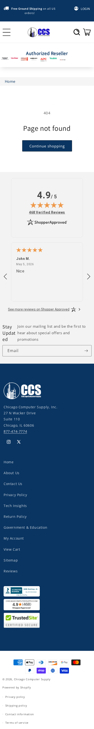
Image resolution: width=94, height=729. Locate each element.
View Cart (12, 549)
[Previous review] (5, 277)
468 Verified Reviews (47, 212)
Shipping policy (16, 705)
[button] (77, 32)
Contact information (19, 714)
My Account (14, 538)
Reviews (11, 571)
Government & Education (25, 527)
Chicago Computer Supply (32, 679)
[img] (47, 205)
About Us (12, 473)
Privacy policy (15, 697)
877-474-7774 (15, 431)
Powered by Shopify (16, 687)
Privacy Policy (15, 495)
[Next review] (88, 277)
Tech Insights (15, 505)
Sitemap (11, 560)
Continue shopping (47, 146)
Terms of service (16, 722)
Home (8, 462)
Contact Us (13, 483)
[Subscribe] (86, 350)
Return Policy (15, 516)
